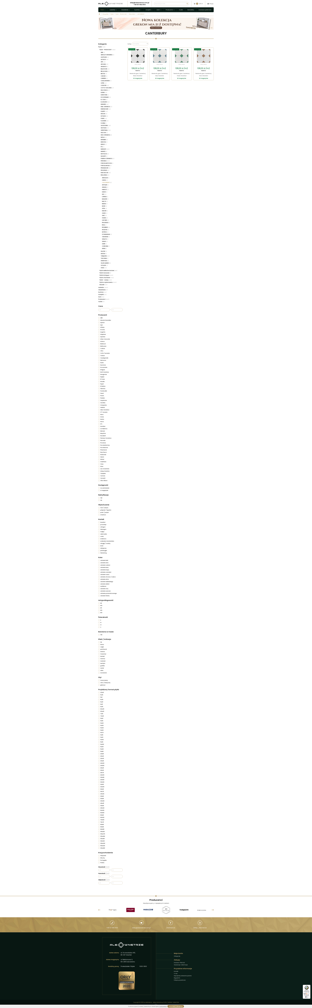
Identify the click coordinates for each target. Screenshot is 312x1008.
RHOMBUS (106, 227)
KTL (102, 147)
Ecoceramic (103, 367)
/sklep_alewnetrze (200, 928)
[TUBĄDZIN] (147, 906)
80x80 (102, 824)
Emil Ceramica (104, 372)
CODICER (105, 85)
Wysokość (103, 867)
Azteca (102, 341)
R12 (101, 610)
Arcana (102, 329)
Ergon (102, 384)
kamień (102, 656)
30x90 (102, 798)
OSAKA (105, 218)
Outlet (181, 10)
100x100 (102, 831)
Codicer (102, 348)
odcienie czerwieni (105, 572)
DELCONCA (105, 90)
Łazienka (112, 10)
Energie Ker (103, 374)
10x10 (101, 718)
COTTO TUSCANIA (107, 88)
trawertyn (103, 654)
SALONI (104, 251)
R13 (101, 612)
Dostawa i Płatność (179, 962)
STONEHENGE (107, 234)
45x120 (102, 808)
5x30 (101, 706)
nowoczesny (104, 680)
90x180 (102, 829)
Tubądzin (103, 473)
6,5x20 (102, 711)
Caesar (102, 355)
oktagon (102, 527)
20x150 (102, 765)
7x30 (101, 714)
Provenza (103, 443)
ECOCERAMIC (106, 97)
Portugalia (103, 860)
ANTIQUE (105, 185)
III (100, 622)
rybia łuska (103, 534)
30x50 (102, 784)
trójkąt (102, 531)
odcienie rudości (105, 565)
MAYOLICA (105, 154)
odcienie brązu (104, 570)
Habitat (102, 407)
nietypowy (103, 548)
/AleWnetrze (170, 928)
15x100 (102, 744)
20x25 (102, 761)
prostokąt (103, 524)
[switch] (306, 997)
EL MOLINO (105, 102)
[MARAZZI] (112, 910)
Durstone (103, 365)
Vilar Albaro (103, 480)
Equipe (102, 377)
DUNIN (104, 92)
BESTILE (104, 73)
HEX (104, 194)
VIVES (104, 268)
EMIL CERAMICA (106, 106)
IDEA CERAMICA (106, 135)
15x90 (102, 751)
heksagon (103, 529)
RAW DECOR (106, 172)
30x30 (102, 789)
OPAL (104, 208)
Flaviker (102, 398)
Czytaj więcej (163, 1006)
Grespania (103, 405)
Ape (101, 325)
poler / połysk (104, 512)
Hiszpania (103, 855)
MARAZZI (105, 149)
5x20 (101, 702)
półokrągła (103, 550)
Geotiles (102, 403)
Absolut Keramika (105, 320)
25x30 (102, 770)
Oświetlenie (124, 10)
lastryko (102, 663)
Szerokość (103, 873)
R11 (101, 608)
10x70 (102, 732)
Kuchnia (137, 10)
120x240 (102, 843)
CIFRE (104, 83)
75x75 (102, 822)
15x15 (101, 742)
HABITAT (105, 189)
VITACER (104, 265)
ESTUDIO (104, 116)
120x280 (102, 848)
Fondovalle (103, 391)
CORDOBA (106, 246)
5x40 (101, 699)
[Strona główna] (99, 14)
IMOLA (104, 137)
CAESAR (104, 76)
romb (102, 536)
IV (100, 625)
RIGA (104, 225)
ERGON (104, 114)
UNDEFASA (105, 261)
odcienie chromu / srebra (108, 577)
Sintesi (102, 459)
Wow (101, 466)
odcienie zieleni (104, 584)
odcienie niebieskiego (106, 581)
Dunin (102, 362)
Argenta (102, 332)
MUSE (104, 206)
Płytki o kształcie (107, 277)
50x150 (102, 813)
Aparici (102, 322)
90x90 (102, 827)
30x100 (102, 787)
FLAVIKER (104, 121)
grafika (102, 666)
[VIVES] (182, 906)
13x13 (101, 737)
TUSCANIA (104, 258)
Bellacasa (103, 346)
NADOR (105, 211)
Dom (158, 10)
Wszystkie (105, 14)
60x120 (102, 817)
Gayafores (103, 400)
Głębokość (104, 880)
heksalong (103, 553)
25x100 (102, 775)
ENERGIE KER (106, 109)
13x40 (102, 739)
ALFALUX (104, 59)
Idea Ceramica (104, 410)
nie (101, 500)
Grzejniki (148, 10)
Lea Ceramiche (104, 469)
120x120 (102, 841)
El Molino (102, 386)
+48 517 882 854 (112, 928)
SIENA (104, 248)
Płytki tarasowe (105, 273)
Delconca (103, 360)
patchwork (103, 649)
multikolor (103, 586)
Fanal (102, 393)
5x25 (101, 695)
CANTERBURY (141, 14)
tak (101, 498)
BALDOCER (105, 69)
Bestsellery (191, 10)
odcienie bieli (104, 560)
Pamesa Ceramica (105, 438)
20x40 (102, 758)
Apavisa (102, 337)
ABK (103, 52)
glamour (102, 685)
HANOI (104, 192)
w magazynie (104, 490)
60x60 (102, 815)
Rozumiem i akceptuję (176, 1006)
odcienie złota (104, 579)
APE (103, 62)
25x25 (102, 768)
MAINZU (104, 151)
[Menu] (309, 986)
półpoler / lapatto (105, 510)
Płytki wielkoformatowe (108, 270)
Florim (102, 395)
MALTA (105, 201)
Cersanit (102, 478)
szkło (101, 670)
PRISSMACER (105, 168)
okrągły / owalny (105, 543)
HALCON (104, 132)
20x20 (102, 756)
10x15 (101, 721)
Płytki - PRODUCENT (121, 14)
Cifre (101, 351)
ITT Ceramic (103, 412)
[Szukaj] (187, 3)
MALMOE (105, 199)
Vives (101, 464)
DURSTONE (105, 95)
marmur (102, 658)
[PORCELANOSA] (165, 906)
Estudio (102, 381)
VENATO (105, 239)
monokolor (103, 673)
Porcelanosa (104, 447)
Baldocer (103, 344)
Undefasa (103, 461)
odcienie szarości (105, 591)
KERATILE (104, 142)
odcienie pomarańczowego (108, 593)
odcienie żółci (104, 563)
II (100, 620)
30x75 (102, 791)
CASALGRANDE (106, 81)
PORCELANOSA (106, 165)
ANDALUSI (105, 178)
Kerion (102, 419)
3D (101, 642)
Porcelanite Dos (105, 445)
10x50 (102, 730)
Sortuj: (129, 44)
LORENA (105, 196)
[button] (140, 43)
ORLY (104, 215)
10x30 (102, 725)
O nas (175, 973)
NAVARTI (104, 156)
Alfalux (102, 327)
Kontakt (176, 971)
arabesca (103, 539)
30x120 (102, 782)
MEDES (104, 204)
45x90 (102, 805)
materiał (102, 661)
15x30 (102, 747)
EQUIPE (104, 111)
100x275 (102, 834)
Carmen (102, 476)
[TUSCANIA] (200, 906)
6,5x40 (102, 709)
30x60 (102, 796)
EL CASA (104, 99)
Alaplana (103, 334)
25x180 (102, 777)
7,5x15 (102, 716)
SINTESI (104, 253)
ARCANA (104, 64)
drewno (102, 651)
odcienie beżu (104, 567)
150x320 (102, 846)
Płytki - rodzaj (106, 280)
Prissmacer (103, 450)
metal (102, 668)
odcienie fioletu (105, 596)
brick (101, 546)
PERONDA (105, 161)
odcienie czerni (104, 574)
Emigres (102, 370)
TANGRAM (106, 237)
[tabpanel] (156, 19)
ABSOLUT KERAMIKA (107, 55)
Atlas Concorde (105, 339)
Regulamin (177, 978)
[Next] (213, 910)
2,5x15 (102, 692)
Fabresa (102, 388)
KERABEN (104, 139)
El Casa (102, 379)
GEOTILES (105, 128)
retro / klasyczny (105, 682)
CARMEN (104, 78)
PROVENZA (105, 170)
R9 (101, 603)
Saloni (102, 457)
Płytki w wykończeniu (108, 282)
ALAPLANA (105, 57)
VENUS (105, 241)
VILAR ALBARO (106, 263)
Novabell (103, 436)
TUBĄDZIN (105, 256)
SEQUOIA (105, 229)
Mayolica (103, 433)
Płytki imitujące (106, 275)
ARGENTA (104, 66)
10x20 (102, 723)
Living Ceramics (105, 471)
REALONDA (132, 14)
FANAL (104, 118)
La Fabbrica (103, 428)
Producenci (169, 10)
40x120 (102, 801)
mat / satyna (104, 508)
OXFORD (105, 220)
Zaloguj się (177, 956)
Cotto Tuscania (105, 353)
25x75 (102, 772)
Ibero (102, 414)
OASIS (104, 213)
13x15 (101, 735)
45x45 (102, 803)
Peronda (102, 440)
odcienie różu (104, 588)
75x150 (102, 820)
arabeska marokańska (107, 541)
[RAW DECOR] (129, 906)
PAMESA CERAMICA (107, 158)
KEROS (104, 144)
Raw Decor (103, 452)
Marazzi (102, 431)
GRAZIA (105, 187)
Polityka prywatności (180, 980)
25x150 (102, 780)
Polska (102, 862)
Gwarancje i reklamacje (181, 965)
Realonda (103, 454)
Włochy (102, 858)
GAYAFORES (106, 125)
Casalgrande (104, 358)
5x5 (101, 697)
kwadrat (102, 522)
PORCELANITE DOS (107, 163)
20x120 (102, 763)
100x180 (102, 838)
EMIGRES (104, 104)
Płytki (102, 10)
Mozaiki (103, 285)
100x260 (102, 836)
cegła (102, 647)
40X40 (102, 794)
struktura (103, 515)
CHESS (105, 180)
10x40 (102, 728)
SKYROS (105, 232)
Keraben (102, 426)
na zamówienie (104, 488)
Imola (102, 417)
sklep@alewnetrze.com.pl (141, 928)
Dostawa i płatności (205, 10)
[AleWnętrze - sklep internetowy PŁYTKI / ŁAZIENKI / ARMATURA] (110, 4)
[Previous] (99, 910)
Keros (102, 421)
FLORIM (104, 123)
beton (102, 644)
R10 (101, 605)
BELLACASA (105, 71)
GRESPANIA (106, 130)
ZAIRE (104, 244)
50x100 (102, 810)
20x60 (102, 754)
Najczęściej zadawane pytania (183, 976)
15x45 (102, 749)
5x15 (101, 704)
